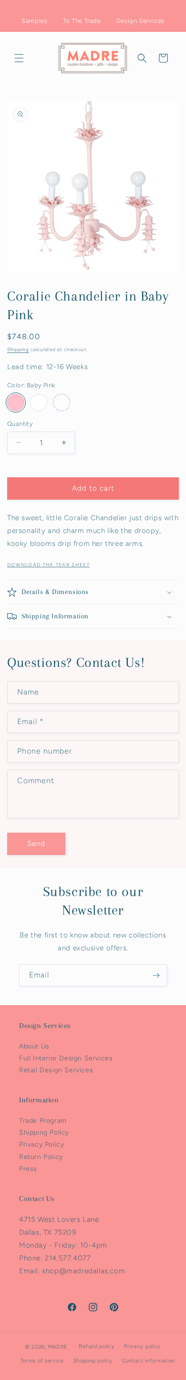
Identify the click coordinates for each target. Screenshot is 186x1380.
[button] (19, 58)
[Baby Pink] (15, 402)
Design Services (140, 20)
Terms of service (42, 1361)
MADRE (58, 1347)
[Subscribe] (155, 975)
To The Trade (82, 20)
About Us (34, 1046)
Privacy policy (142, 1346)
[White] (38, 402)
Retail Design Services (56, 1070)
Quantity (20, 423)
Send (36, 843)
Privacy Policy (41, 1144)
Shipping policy (93, 1361)
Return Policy (41, 1157)
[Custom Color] (61, 402)
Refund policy (96, 1346)
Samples (34, 20)
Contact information (148, 1361)
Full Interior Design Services (66, 1058)
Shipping (18, 349)
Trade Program (43, 1121)
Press (28, 1169)
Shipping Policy (44, 1132)
